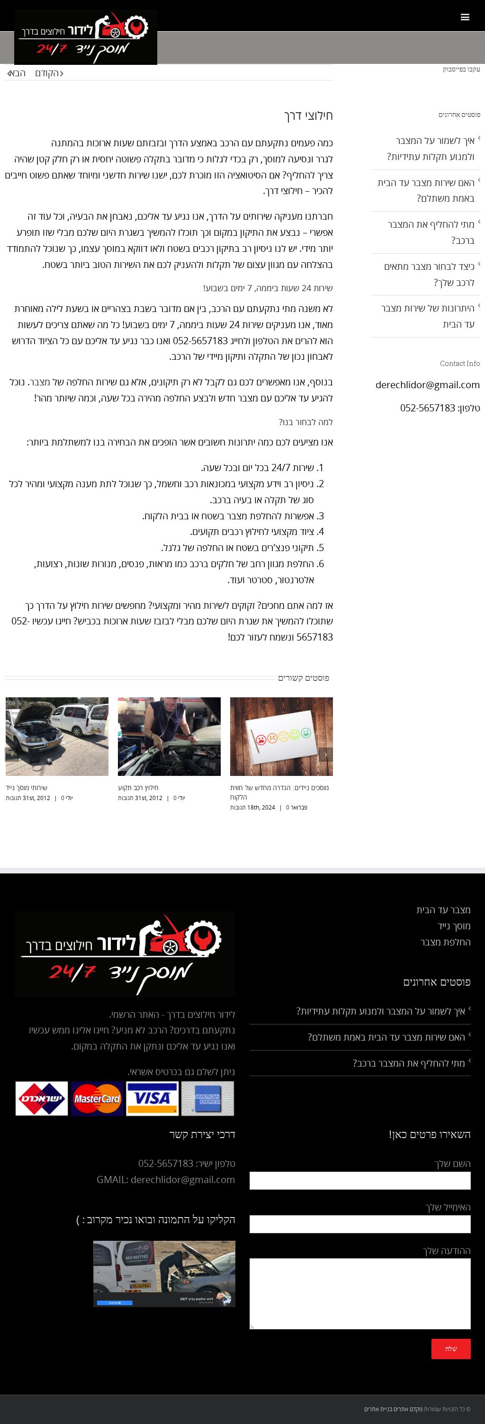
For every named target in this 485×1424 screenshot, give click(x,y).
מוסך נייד (454, 925)
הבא (17, 72)
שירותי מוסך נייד (26, 787)
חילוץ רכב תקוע (138, 787)
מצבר (40, 381)
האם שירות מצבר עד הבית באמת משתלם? (386, 1037)
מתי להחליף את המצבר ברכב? (409, 1063)
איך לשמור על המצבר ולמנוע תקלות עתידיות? (380, 1011)
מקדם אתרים (408, 1409)
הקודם (47, 72)
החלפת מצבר (446, 941)
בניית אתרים (378, 1409)
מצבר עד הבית (443, 909)
